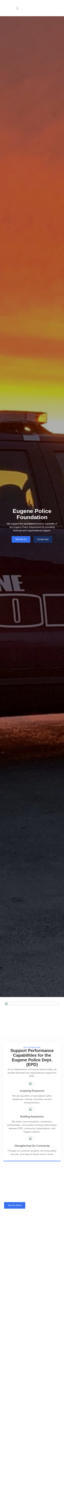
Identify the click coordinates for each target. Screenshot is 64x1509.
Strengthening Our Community (32, 1145)
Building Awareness (32, 1116)
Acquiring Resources (32, 1090)
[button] (36, 8)
